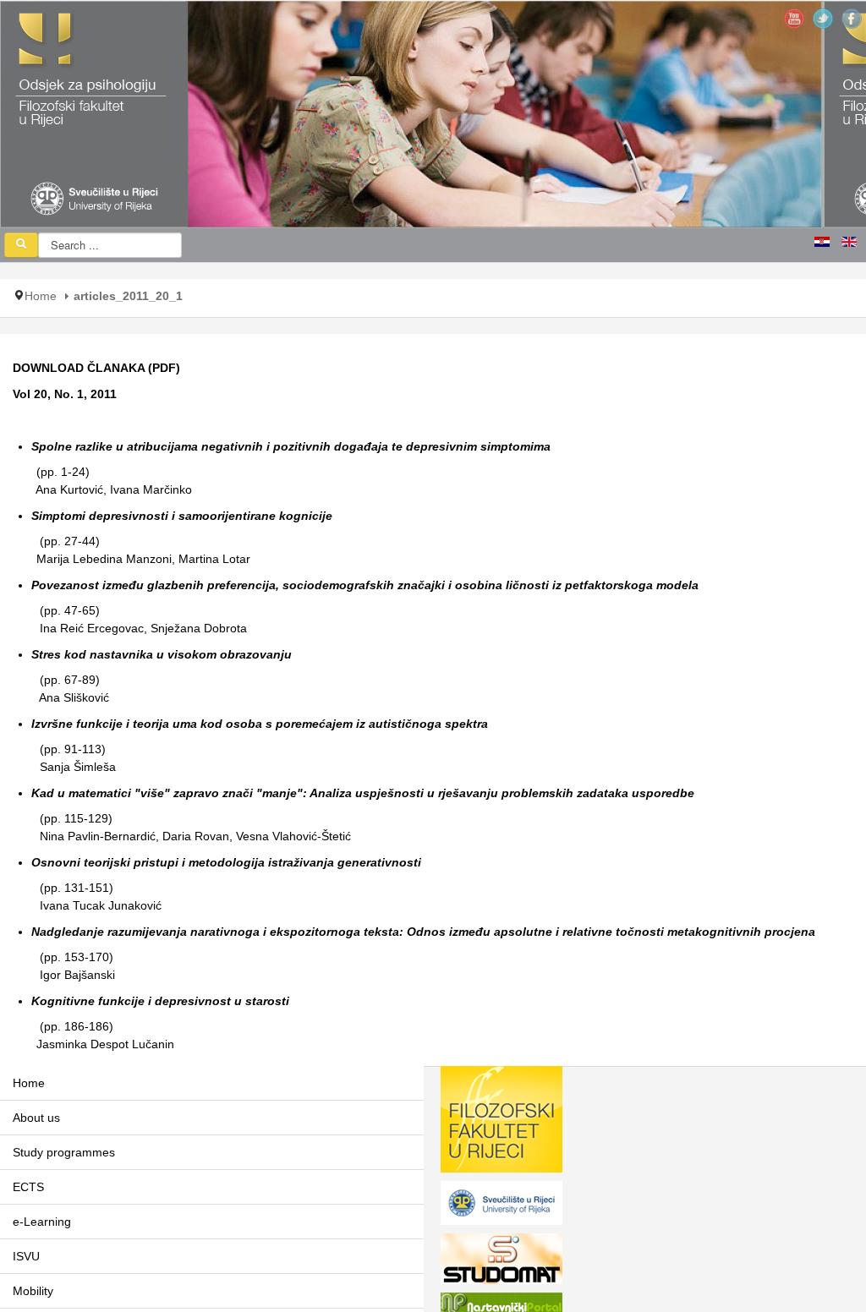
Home (41, 296)
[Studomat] (501, 1262)
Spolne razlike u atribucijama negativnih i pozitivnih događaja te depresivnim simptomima (291, 446)
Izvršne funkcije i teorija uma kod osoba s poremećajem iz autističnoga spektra (259, 723)
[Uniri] (501, 1206)
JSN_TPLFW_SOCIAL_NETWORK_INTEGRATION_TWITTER (823, 18)
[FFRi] (501, 1122)
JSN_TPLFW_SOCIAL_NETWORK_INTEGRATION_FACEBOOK (851, 18)
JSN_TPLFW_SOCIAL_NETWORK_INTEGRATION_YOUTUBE (794, 18)
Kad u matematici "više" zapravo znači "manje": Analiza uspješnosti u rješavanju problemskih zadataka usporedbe (362, 793)
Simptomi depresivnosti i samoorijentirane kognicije (181, 515)
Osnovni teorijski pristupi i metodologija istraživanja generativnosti (226, 862)
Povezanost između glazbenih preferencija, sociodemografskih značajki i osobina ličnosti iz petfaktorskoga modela (365, 585)
